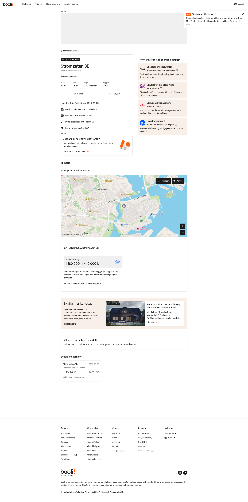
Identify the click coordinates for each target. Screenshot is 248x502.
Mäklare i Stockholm (95, 433)
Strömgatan (104, 344)
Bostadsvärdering (68, 438)
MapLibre (76, 235)
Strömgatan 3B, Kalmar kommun (76, 170)
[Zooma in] (182, 226)
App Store (168, 437)
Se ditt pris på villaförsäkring (162, 124)
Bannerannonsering (69, 455)
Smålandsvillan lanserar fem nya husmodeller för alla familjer (164, 306)
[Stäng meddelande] (243, 14)
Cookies (141, 446)
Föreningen (114, 93)
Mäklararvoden (92, 455)
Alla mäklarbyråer (93, 446)
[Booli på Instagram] (180, 473)
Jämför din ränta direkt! (74, 151)
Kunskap (64, 442)
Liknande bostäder (71, 51)
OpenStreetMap (68, 235)
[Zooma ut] (182, 232)
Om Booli (116, 433)
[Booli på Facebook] (185, 473)
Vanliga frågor (118, 450)
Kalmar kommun (86, 344)
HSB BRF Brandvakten (125, 344)
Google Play (169, 433)
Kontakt (115, 446)
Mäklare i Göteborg (94, 438)
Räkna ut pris (159, 106)
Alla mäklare (91, 450)
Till (70, 324)
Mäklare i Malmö (93, 442)
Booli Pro (64, 450)
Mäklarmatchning (94, 459)
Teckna (160, 88)
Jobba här (116, 442)
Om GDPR (142, 442)
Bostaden (78, 93)
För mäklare (65, 459)
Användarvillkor (144, 433)
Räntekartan (66, 446)
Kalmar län (69, 344)
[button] (124, 206)
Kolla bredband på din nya (162, 70)
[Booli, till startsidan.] (8, 4)
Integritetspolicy (145, 438)
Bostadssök (65, 433)
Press (114, 438)
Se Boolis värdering (69, 76)
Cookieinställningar (146, 450)
